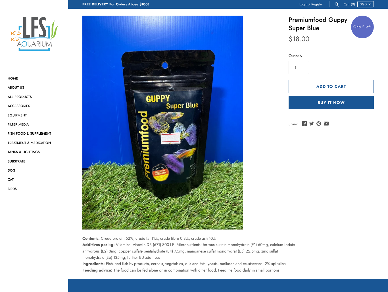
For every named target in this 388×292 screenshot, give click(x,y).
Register (317, 4)
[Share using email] (326, 123)
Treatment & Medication (29, 142)
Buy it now (331, 102)
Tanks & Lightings (24, 151)
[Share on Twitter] (311, 123)
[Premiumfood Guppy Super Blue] (162, 123)
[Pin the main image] (318, 123)
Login (303, 4)
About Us (16, 87)
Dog (11, 170)
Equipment (17, 115)
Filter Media (18, 124)
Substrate (16, 161)
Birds (12, 188)
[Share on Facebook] (304, 123)
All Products (20, 96)
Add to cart (331, 86)
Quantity (295, 56)
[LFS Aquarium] (34, 34)
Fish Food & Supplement (29, 133)
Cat (11, 179)
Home (13, 78)
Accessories (19, 105)
